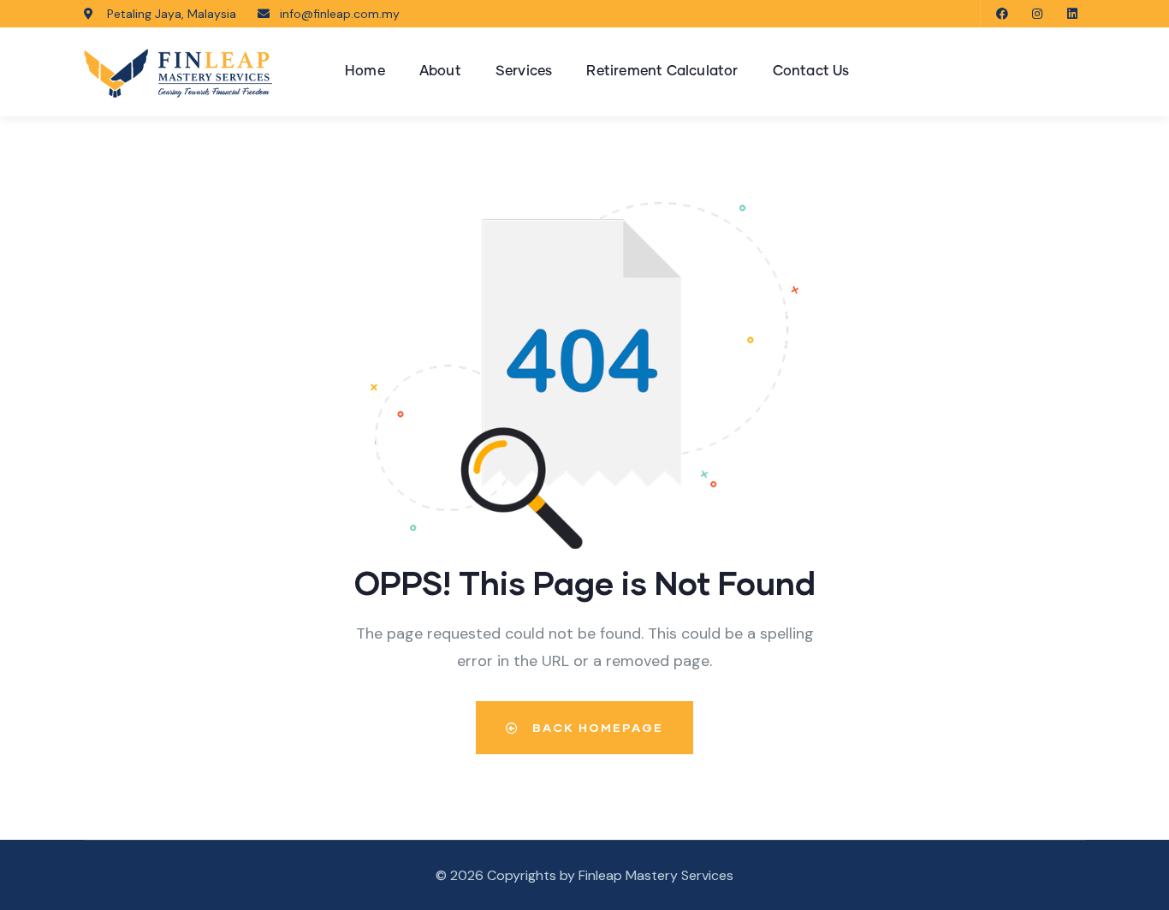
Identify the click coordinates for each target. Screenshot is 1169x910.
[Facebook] (1002, 14)
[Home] (178, 73)
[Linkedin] (1072, 14)
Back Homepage (595, 727)
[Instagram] (1037, 14)
